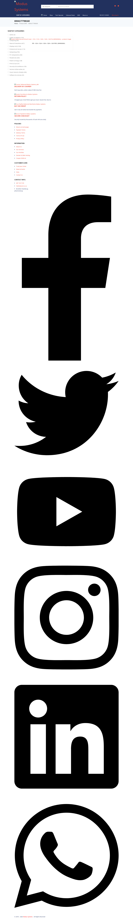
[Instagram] (66, 676)
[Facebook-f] (66, 360)
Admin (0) (12, 35)
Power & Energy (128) (16, 61)
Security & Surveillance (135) (18, 66)
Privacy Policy (20, 138)
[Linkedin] (66, 795)
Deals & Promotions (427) (17, 43)
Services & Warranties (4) (17, 69)
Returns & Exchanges (22, 127)
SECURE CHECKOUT (21, 116)
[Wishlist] (114, 6)
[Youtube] (66, 557)
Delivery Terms (20, 133)
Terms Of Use (20, 136)
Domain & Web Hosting (23, 155)
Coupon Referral (21, 158)
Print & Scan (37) (14, 63)
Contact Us (19, 175)
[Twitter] (66, 464)
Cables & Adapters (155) (17, 37)
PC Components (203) (16, 55)
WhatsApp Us (115, 15)
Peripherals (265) (15, 58)
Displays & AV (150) (15, 46)
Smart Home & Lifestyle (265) (18, 72)
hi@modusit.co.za (21, 186)
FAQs (17, 172)
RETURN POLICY (20, 96)
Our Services (20, 149)
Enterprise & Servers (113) (17, 49)
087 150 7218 (20, 183)
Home (16, 23)
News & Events (20, 169)
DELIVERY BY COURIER (22, 86)
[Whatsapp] (66, 915)
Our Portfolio (20, 152)
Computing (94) (14, 40)
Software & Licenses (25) (17, 75)
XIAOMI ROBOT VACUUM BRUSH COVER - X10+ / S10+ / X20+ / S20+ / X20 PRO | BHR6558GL (37, 43)
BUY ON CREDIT (20, 106)
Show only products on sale (15, 35)
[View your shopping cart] (117, 6)
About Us (19, 147)
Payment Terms (20, 130)
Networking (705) (15, 52)
